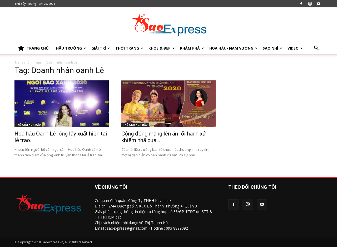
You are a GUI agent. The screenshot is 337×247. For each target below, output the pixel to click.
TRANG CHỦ (38, 48)
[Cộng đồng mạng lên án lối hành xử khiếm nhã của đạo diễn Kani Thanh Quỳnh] (168, 103)
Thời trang (127, 48)
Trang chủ (21, 62)
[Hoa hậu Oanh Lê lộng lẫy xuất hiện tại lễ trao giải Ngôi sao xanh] (61, 103)
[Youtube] (319, 3)
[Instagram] (310, 3)
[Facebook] (301, 3)
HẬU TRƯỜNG (69, 48)
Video (293, 48)
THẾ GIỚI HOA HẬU (28, 125)
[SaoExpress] (168, 25)
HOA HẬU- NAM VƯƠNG (231, 48)
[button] (316, 48)
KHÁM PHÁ (190, 48)
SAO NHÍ (270, 48)
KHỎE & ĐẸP (159, 48)
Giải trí (98, 48)
